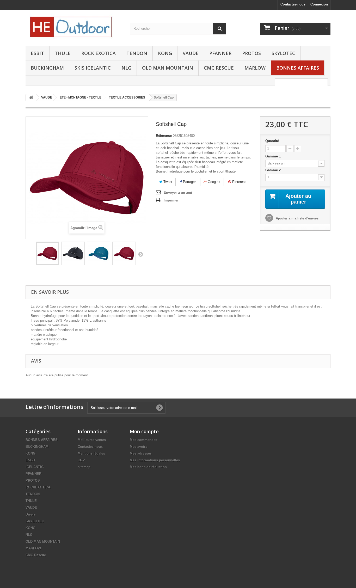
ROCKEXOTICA (38, 487)
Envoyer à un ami (178, 192)
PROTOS (251, 53)
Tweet (167, 182)
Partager (189, 182)
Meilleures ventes (92, 440)
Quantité (272, 141)
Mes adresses (141, 453)
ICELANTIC (35, 467)
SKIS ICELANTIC (93, 68)
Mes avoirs (138, 447)
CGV (81, 460)
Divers (31, 514)
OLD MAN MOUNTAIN (167, 68)
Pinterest (238, 182)
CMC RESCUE (219, 68)
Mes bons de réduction (148, 467)
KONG (165, 53)
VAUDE (191, 53)
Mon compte (144, 431)
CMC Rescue (36, 555)
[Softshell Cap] (47, 253)
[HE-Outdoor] (74, 26)
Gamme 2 (273, 170)
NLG (126, 68)
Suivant (140, 254)
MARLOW (255, 68)
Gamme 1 (273, 156)
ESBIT (37, 53)
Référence (164, 136)
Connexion (319, 4)
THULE (63, 53)
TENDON (136, 53)
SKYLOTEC (283, 53)
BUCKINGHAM (47, 68)
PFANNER (220, 53)
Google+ (213, 182)
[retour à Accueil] (31, 97)
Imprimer (171, 200)
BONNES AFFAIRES (297, 68)
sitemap (84, 467)
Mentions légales (91, 453)
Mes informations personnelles (155, 460)
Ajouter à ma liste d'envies (296, 218)
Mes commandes (143, 440)
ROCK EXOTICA (98, 53)
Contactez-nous (292, 4)
